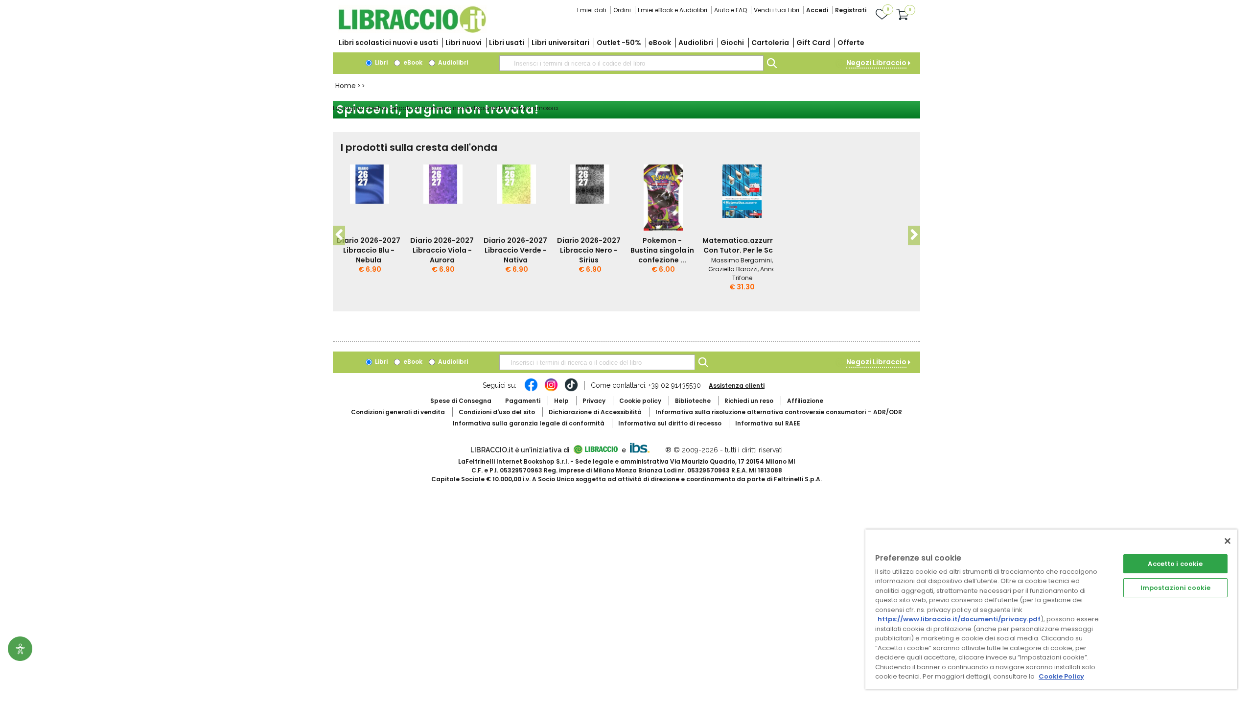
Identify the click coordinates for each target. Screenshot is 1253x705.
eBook (660, 42)
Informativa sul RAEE (767, 423)
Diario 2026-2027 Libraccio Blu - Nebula (368, 250)
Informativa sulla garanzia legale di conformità (528, 423)
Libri (380, 62)
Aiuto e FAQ (730, 10)
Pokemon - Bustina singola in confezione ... (662, 250)
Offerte (850, 42)
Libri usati (506, 42)
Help (561, 401)
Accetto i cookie (1175, 563)
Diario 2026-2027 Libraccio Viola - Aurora (442, 250)
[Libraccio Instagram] (551, 389)
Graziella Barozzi (733, 269)
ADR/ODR (778, 412)
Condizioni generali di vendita (398, 412)
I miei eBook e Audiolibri (672, 10)
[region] (1051, 609)
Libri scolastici (388, 42)
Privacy (593, 401)
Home (345, 86)
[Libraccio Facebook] (531, 389)
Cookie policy (640, 401)
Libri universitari (560, 42)
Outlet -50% (619, 42)
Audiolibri (695, 42)
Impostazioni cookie (1175, 587)
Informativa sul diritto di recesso (669, 423)
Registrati (850, 10)
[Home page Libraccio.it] (412, 30)
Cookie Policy (1061, 676)
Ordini (622, 10)
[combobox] (631, 63)
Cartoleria (770, 42)
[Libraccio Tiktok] (571, 389)
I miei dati (591, 10)
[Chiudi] (1227, 541)
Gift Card (813, 42)
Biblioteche (693, 401)
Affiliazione (805, 401)
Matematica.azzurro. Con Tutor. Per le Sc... (741, 245)
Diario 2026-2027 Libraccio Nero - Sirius (589, 250)
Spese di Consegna (460, 401)
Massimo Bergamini (741, 260)
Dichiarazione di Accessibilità (595, 412)
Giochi (732, 42)
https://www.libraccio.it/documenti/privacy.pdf (959, 619)
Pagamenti (522, 401)
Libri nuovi (463, 42)
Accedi (817, 10)
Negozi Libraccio (876, 63)
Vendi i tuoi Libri (776, 10)
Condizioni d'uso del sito (497, 412)
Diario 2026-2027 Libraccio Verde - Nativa (515, 250)
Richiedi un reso (748, 401)
